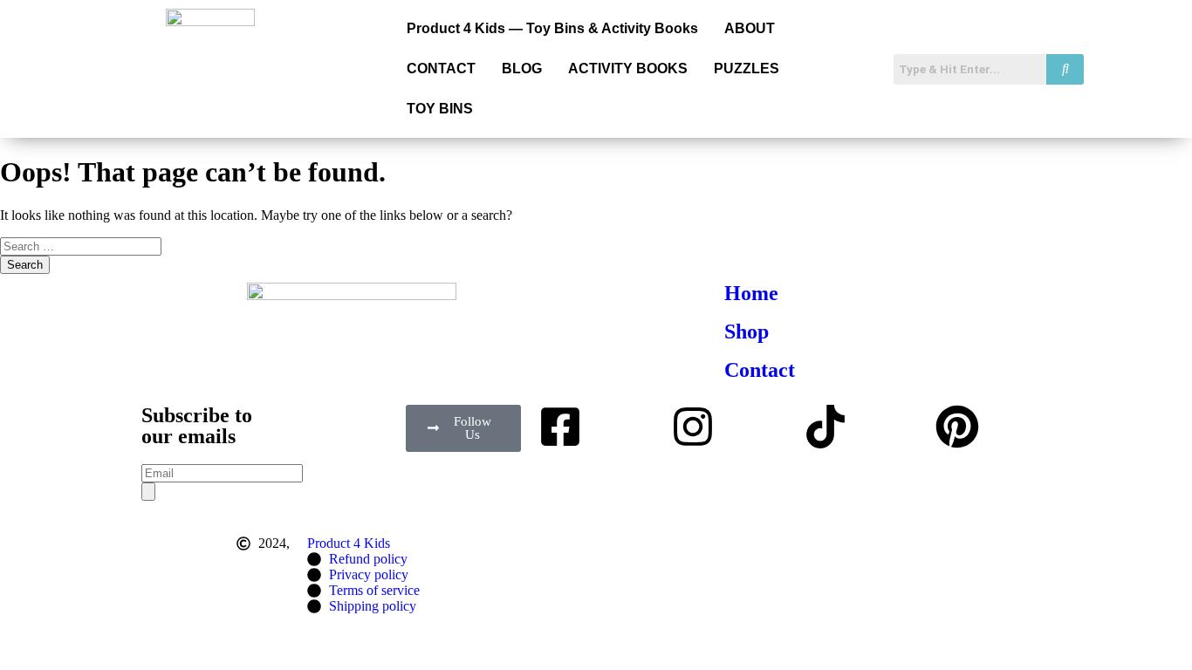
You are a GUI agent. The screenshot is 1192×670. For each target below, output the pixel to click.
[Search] (148, 491)
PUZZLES (746, 68)
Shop (746, 331)
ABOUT (749, 28)
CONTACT (441, 68)
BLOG (522, 68)
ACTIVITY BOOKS (628, 68)
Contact (759, 370)
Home (751, 293)
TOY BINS (440, 108)
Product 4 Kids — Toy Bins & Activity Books (552, 28)
